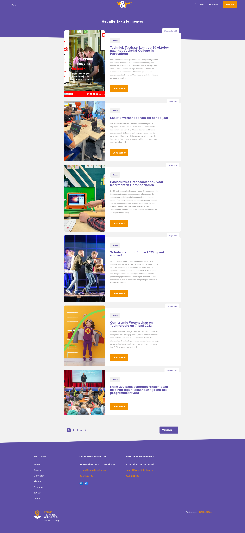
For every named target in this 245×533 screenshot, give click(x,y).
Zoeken (37, 492)
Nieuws (215, 4)
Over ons (38, 487)
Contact (37, 498)
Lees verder (119, 88)
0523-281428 (132, 476)
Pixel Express (205, 512)
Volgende (167, 430)
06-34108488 (86, 476)
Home (37, 464)
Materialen (39, 475)
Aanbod (229, 4)
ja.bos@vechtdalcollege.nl (92, 470)
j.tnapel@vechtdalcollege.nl (139, 470)
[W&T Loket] (124, 4)
